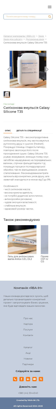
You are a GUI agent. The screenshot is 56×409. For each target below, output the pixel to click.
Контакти (28, 335)
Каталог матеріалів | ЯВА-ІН (19, 36)
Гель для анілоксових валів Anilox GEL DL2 (21, 257)
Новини (28, 358)
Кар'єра (28, 324)
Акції (28, 353)
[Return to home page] (19, 7)
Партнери (28, 364)
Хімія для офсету (12, 39)
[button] (49, 16)
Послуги (28, 329)
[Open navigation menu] (50, 7)
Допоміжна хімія (35, 39)
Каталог (28, 347)
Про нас (28, 318)
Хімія (41, 36)
